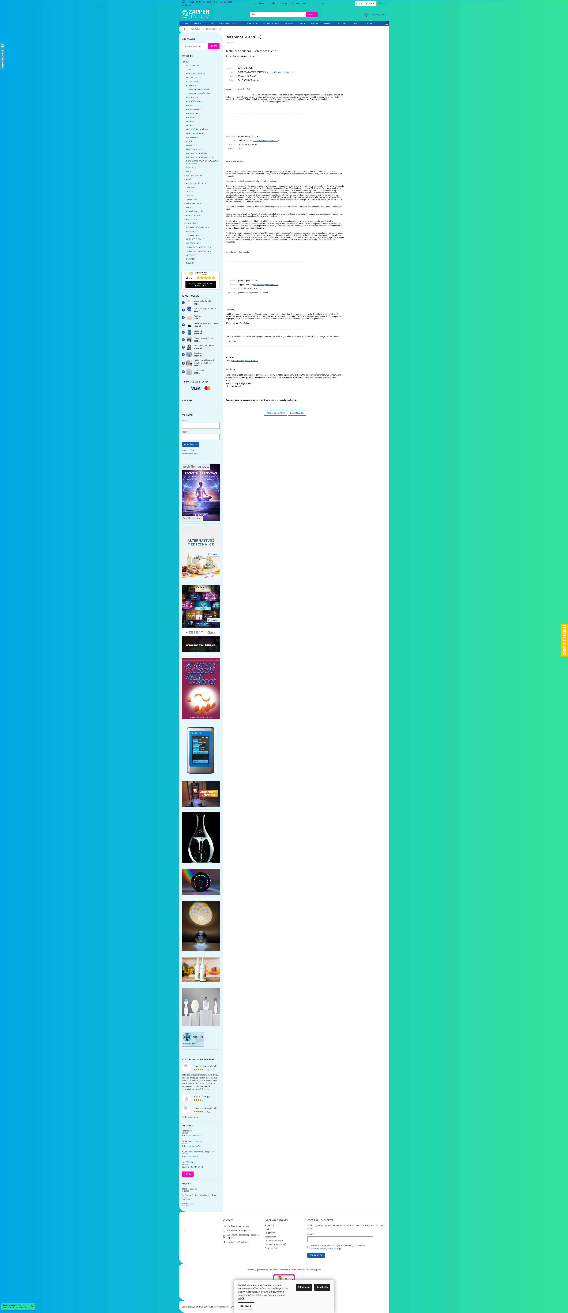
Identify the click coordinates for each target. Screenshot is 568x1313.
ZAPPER (189, 69)
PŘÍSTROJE (191, 167)
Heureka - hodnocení (279, 1269)
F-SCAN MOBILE (193, 113)
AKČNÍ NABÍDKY (192, 65)
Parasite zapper (313, 1269)
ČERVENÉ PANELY (193, 243)
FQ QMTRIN (191, 145)
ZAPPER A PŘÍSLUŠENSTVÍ (197, 89)
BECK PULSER (192, 97)
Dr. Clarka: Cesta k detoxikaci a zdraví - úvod (200, 1196)
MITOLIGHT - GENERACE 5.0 (199, 247)
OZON (189, 171)
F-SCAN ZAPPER (193, 81)
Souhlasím (322, 1287)
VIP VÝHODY (191, 255)
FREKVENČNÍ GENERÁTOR (197, 129)
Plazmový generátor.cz (258, 1269)
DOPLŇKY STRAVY (194, 175)
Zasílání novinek (189, 1189)
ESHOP (186, 61)
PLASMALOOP (192, 137)
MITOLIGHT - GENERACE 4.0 (199, 251)
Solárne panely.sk (297, 1269)
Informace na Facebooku (238, 1242)
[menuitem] (185, 23)
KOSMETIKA (191, 219)
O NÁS (272, 3)
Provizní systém (272, 1248)
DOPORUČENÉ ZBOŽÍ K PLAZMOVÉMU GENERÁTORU (202, 162)
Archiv (187, 1174)
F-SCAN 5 (190, 125)
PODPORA (259, 3)
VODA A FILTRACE (193, 203)
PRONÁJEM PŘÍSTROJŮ (196, 183)
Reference (187, 1131)
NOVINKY (190, 263)
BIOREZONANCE (193, 215)
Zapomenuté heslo (190, 453)
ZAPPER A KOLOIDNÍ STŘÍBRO (199, 93)
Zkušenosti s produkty (192, 1141)
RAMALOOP (191, 85)
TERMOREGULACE (194, 235)
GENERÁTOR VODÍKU (195, 211)
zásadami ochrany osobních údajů (326, 1248)
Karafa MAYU (188, 1203)
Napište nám (301, 3)
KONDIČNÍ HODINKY (194, 101)
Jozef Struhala (188, 1162)
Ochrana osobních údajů (275, 1244)
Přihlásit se (190, 444)
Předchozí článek (275, 413)
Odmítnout (304, 1287)
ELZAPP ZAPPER (193, 77)
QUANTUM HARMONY (195, 133)
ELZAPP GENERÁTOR (195, 149)
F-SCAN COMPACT (194, 109)
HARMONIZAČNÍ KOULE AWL (198, 227)
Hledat (312, 14)
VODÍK (189, 207)
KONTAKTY (285, 3)
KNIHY (188, 179)
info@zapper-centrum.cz (238, 1226)
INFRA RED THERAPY (195, 239)
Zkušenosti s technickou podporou (198, 1151)
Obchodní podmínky (274, 1240)
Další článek (297, 413)
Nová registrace (189, 450)
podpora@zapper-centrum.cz (280, 72)
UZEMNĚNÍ (190, 259)
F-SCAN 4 (190, 121)
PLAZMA (190, 195)
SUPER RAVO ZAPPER (195, 73)
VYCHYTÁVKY (191, 223)
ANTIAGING (191, 231)
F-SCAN (189, 105)
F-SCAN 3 (190, 117)
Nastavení (245, 1306)
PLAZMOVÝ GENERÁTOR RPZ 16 (199, 157)
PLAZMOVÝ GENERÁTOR (196, 153)
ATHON (189, 141)
